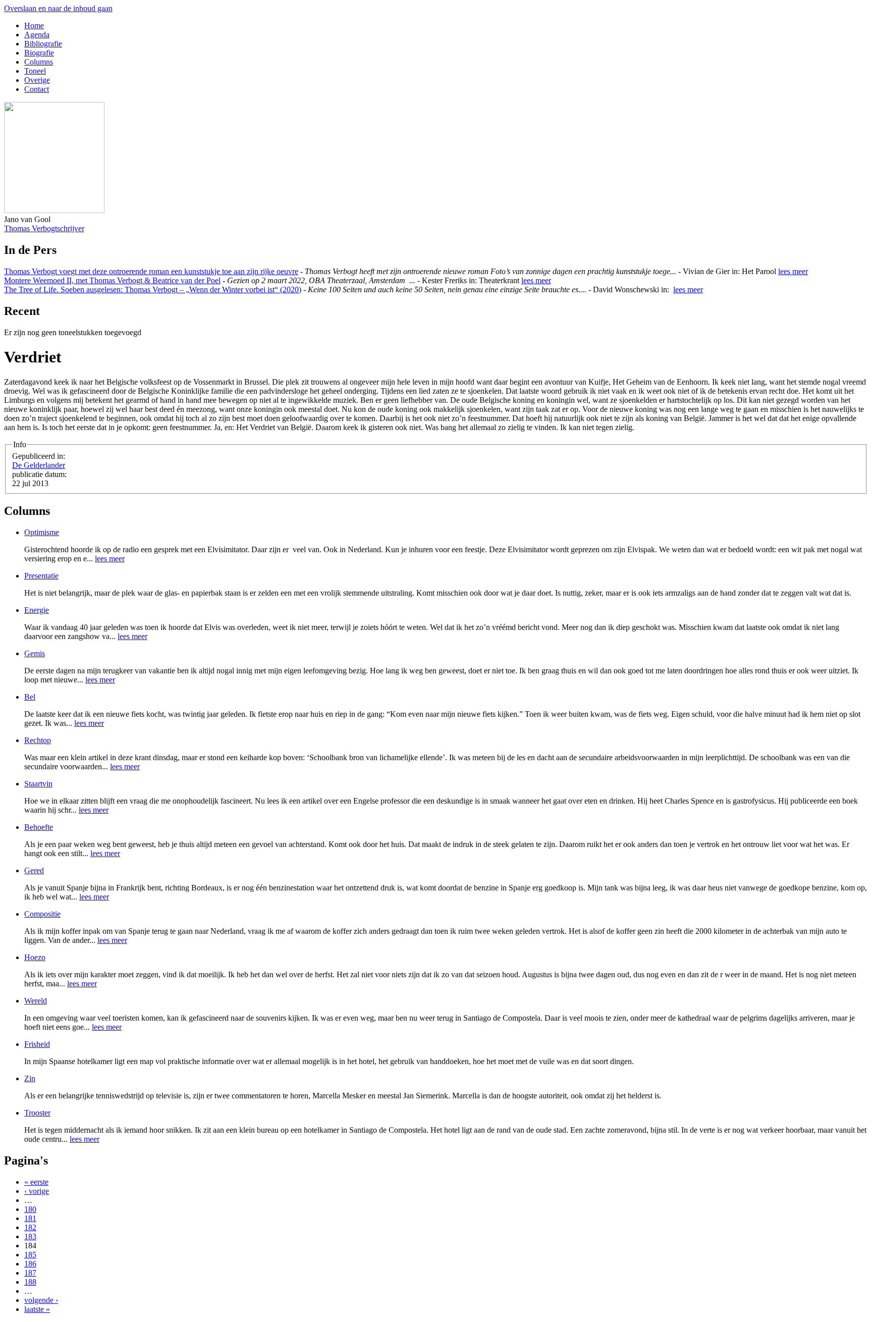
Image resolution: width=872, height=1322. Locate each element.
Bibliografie (43, 43)
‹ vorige (36, 1191)
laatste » (37, 1309)
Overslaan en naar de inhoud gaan (58, 8)
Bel (29, 697)
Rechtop (37, 740)
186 (30, 1263)
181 (30, 1218)
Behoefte (38, 827)
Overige (37, 80)
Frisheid (37, 1044)
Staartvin (38, 783)
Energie (36, 610)
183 (30, 1236)
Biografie (39, 52)
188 (30, 1282)
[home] (54, 210)
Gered (34, 870)
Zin (29, 1078)
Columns (38, 62)
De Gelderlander (38, 465)
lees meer (793, 271)
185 (30, 1254)
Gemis (34, 653)
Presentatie (41, 575)
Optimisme (41, 532)
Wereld (35, 1000)
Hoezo (34, 957)
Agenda (36, 34)
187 (30, 1272)
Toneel (35, 71)
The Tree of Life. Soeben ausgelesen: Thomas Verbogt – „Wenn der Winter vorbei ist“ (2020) (152, 289)
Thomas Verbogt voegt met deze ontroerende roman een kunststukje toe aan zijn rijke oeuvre (151, 271)
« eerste (36, 1182)
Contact (36, 89)
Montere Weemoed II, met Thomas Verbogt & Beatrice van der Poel (112, 280)
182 (30, 1227)
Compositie (42, 914)
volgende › (41, 1300)
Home (34, 25)
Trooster (37, 1112)
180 (30, 1209)
